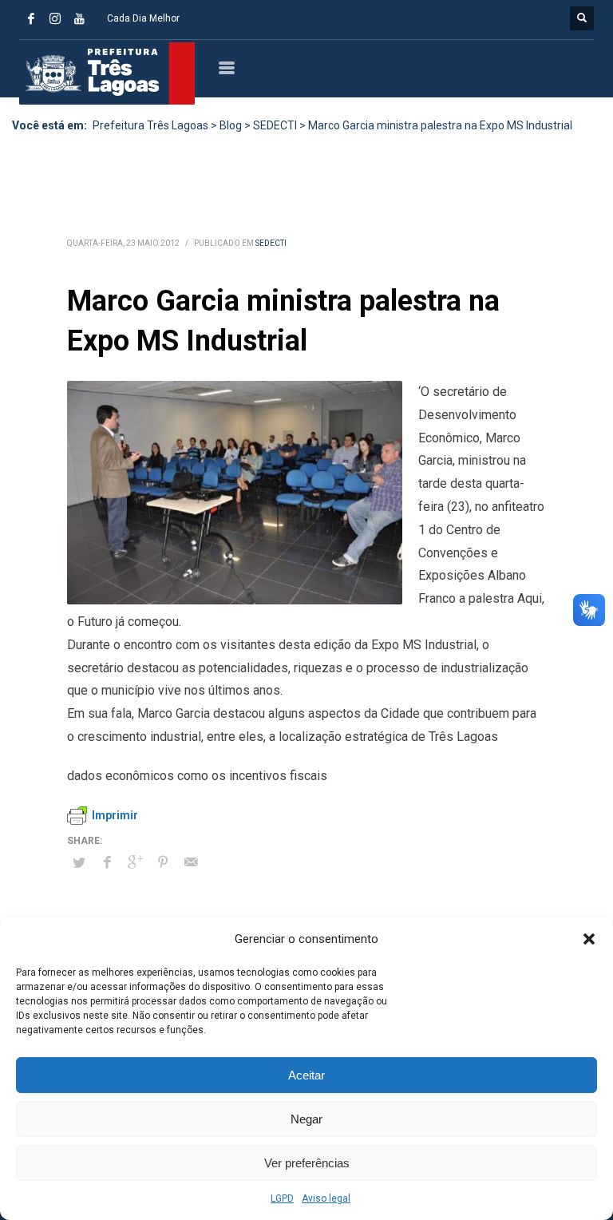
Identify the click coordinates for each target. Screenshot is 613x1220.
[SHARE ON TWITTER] (79, 863)
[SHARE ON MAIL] (191, 862)
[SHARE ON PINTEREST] (163, 862)
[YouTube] (79, 18)
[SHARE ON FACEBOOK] (107, 862)
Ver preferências (307, 1163)
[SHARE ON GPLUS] (135, 862)
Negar (306, 1119)
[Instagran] (55, 18)
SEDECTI (271, 243)
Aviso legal (326, 1198)
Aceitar (306, 1075)
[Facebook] (31, 18)
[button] (589, 939)
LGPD (282, 1198)
